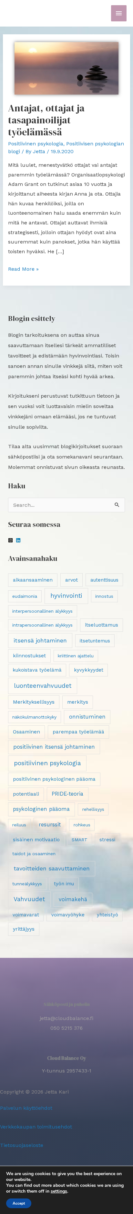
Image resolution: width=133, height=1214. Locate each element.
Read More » (23, 268)
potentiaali (26, 794)
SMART (79, 839)
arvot (71, 580)
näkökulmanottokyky (34, 717)
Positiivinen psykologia (35, 144)
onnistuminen (87, 717)
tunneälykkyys (27, 883)
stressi (107, 840)
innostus (104, 596)
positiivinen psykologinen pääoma (54, 779)
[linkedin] (19, 540)
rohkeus (82, 824)
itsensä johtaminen (40, 640)
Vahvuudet (29, 899)
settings (59, 1191)
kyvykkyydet (88, 670)
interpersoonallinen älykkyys (42, 611)
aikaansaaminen (33, 580)
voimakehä (73, 899)
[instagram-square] (11, 540)
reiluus (19, 824)
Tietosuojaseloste (21, 1145)
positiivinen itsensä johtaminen (54, 746)
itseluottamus (101, 625)
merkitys (77, 702)
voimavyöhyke (68, 915)
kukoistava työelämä (37, 670)
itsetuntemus (95, 641)
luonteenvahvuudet (42, 685)
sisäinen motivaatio (36, 840)
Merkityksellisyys (34, 702)
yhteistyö (107, 915)
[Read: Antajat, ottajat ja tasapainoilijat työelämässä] (67, 68)
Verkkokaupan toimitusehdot (36, 1127)
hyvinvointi (66, 595)
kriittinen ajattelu (76, 655)
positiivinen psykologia (47, 763)
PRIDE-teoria (67, 794)
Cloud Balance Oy (66, 1058)
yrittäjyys (24, 929)
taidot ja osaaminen (34, 853)
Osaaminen (26, 732)
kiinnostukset (29, 656)
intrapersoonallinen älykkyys (42, 625)
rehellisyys (93, 809)
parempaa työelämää (78, 732)
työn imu (64, 884)
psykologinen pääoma (41, 809)
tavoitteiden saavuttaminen (52, 868)
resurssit (50, 824)
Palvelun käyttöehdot (26, 1108)
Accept (19, 1203)
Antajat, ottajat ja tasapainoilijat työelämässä (46, 120)
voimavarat (26, 915)
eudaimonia (24, 596)
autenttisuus (104, 580)
